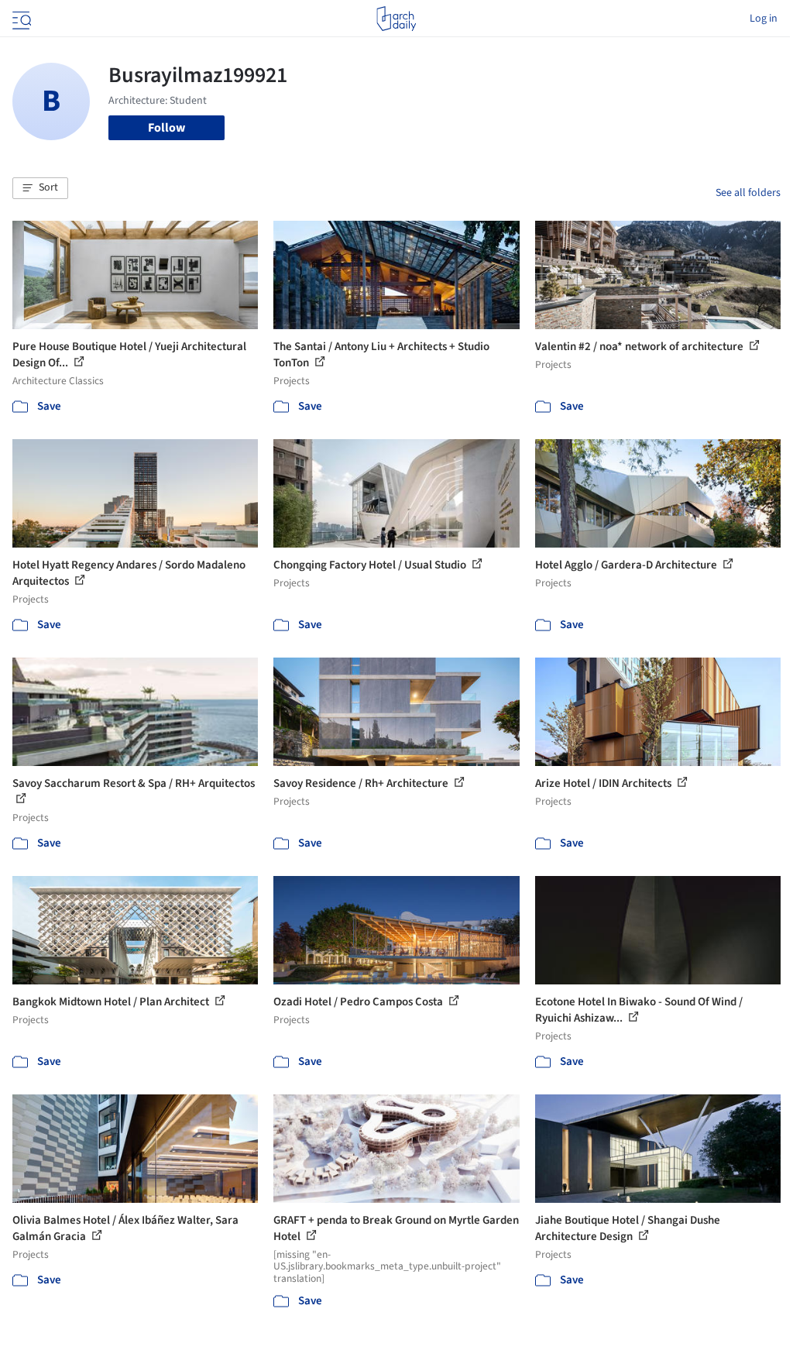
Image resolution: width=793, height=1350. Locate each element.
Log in (764, 18)
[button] (40, 188)
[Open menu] (20, 18)
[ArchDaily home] (396, 18)
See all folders (748, 192)
